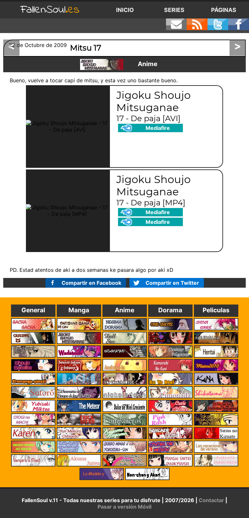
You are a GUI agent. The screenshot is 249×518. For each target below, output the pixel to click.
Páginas (223, 9)
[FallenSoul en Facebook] (238, 24)
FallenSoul (49, 10)
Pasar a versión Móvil (124, 506)
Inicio (125, 9)
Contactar (211, 500)
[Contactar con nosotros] (176, 24)
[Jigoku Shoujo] (101, 64)
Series (174, 9)
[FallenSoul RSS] (197, 24)
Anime (147, 64)
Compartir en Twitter (172, 283)
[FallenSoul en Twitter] (218, 24)
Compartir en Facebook (91, 283)
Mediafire (158, 128)
